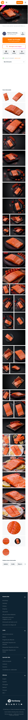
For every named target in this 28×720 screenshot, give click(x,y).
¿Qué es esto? (17, 58)
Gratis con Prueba (14, 40)
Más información (8, 61)
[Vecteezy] (2, 2)
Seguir (22, 34)
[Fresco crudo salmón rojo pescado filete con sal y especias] (5, 96)
